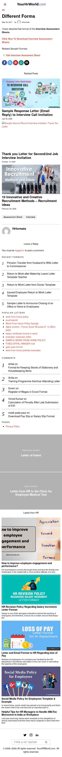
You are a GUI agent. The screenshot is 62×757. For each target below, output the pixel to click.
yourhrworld (12, 320)
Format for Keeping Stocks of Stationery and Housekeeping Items (33, 369)
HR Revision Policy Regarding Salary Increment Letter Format (29, 608)
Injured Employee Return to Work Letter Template (29, 294)
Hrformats (26, 22)
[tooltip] (4, 62)
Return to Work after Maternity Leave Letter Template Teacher (31, 275)
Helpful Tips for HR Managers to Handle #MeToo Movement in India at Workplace (29, 713)
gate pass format (14, 346)
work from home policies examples (23, 350)
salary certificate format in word (21, 333)
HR (3, 10)
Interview (30, 217)
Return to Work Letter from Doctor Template (31, 284)
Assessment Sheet (12, 217)
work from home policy (17, 316)
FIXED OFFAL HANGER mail (20, 343)
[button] (46, 742)
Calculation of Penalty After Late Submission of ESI (33, 404)
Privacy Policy (13, 426)
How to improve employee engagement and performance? (27, 565)
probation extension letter (18, 336)
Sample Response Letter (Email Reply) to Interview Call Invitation (27, 113)
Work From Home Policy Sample (22, 323)
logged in (19, 250)
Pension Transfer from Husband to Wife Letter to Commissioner (32, 264)
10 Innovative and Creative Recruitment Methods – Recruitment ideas (29, 201)
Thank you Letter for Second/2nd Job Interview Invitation (30, 156)
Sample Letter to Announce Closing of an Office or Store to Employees (30, 305)
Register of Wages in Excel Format (27, 392)
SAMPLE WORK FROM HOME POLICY (25, 340)
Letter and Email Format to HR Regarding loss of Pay (29, 654)
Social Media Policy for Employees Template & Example (28, 700)
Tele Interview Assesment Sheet (23, 55)
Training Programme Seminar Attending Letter (34, 381)
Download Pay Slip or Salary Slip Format (31, 416)
